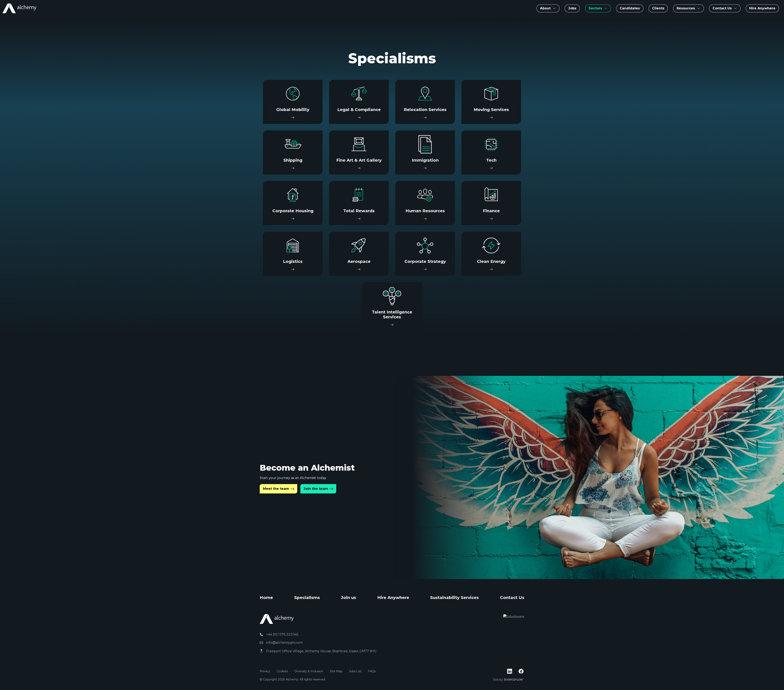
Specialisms (307, 597)
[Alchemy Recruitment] (19, 8)
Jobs (572, 8)
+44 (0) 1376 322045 (282, 634)
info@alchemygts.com (284, 642)
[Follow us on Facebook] (521, 671)
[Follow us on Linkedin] (509, 671)
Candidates (630, 8)
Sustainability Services (454, 597)
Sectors (595, 8)
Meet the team (276, 489)
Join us (348, 597)
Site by (508, 680)
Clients (658, 8)
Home (266, 597)
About (545, 8)
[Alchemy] (277, 619)
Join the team (316, 489)
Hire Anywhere (762, 8)
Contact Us (512, 597)
